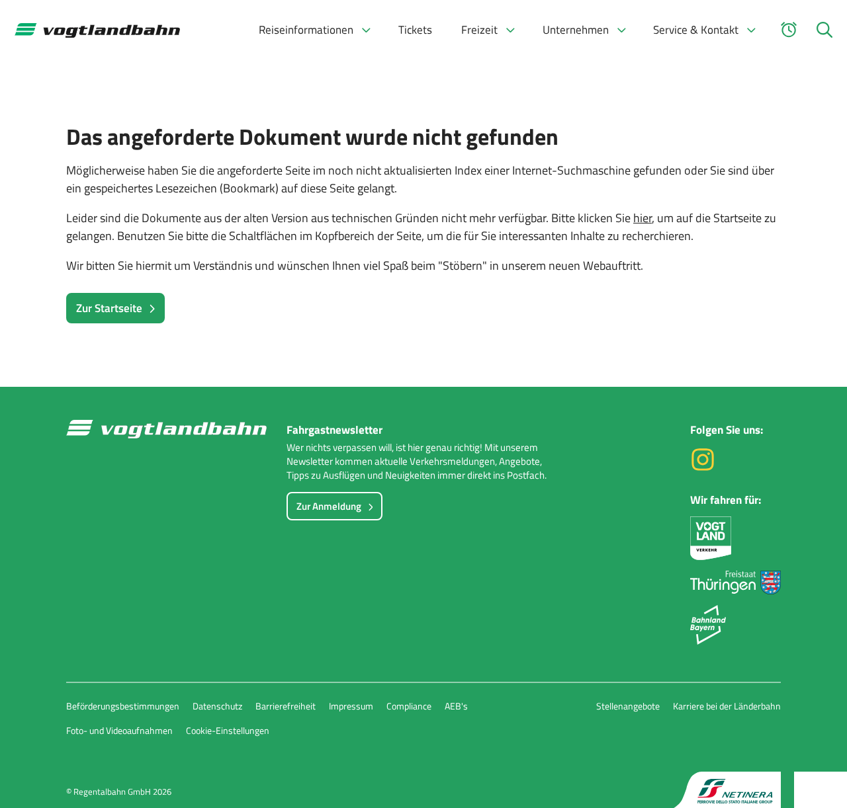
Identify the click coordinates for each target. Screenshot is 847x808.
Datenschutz (217, 706)
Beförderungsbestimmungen (122, 706)
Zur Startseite (109, 308)
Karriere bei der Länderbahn (727, 706)
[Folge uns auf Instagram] (702, 468)
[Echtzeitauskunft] (789, 29)
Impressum (351, 706)
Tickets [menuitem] (415, 29)
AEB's (456, 706)
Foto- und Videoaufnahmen (119, 730)
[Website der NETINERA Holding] (727, 790)
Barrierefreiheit (285, 706)
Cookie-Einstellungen (227, 730)
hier (642, 218)
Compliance (408, 706)
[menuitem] (314, 30)
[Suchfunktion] (824, 29)
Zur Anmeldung (328, 506)
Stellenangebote (628, 706)
